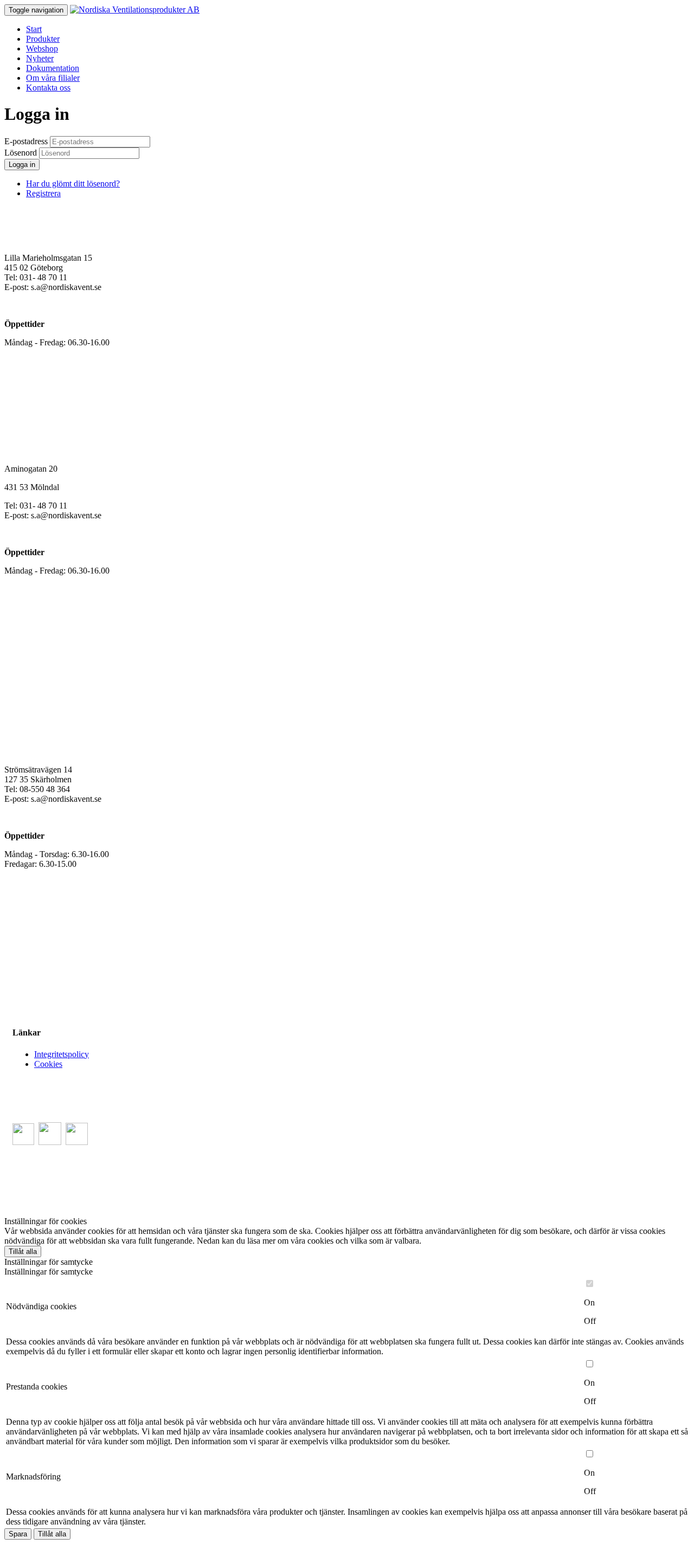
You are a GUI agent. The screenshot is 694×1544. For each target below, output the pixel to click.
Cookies (48, 1064)
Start (34, 29)
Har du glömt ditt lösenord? (73, 183)
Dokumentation (52, 68)
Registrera (43, 193)
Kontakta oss (48, 87)
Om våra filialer (53, 77)
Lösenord (20, 152)
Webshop (42, 48)
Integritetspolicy (61, 1054)
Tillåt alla (23, 1251)
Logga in (22, 164)
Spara (18, 1534)
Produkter (43, 38)
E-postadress (26, 141)
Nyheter (40, 58)
